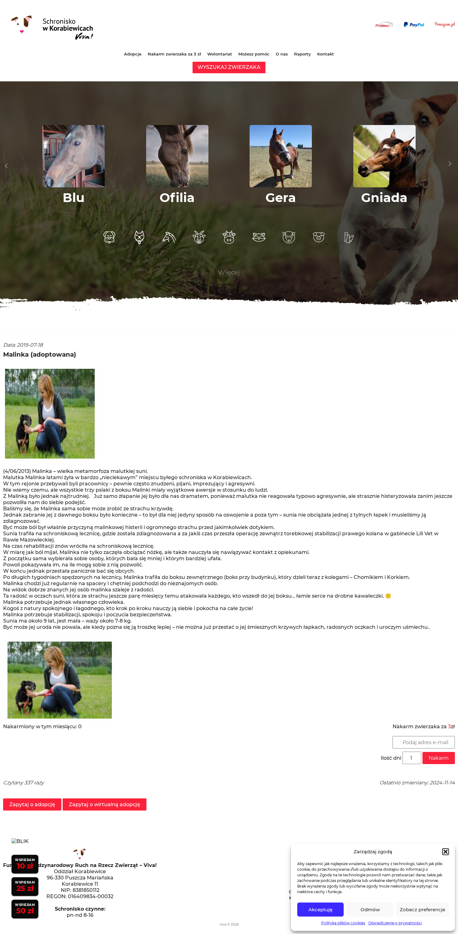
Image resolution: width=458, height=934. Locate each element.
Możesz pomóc (254, 53)
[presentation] (6, 166)
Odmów (370, 909)
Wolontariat (219, 53)
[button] (445, 852)
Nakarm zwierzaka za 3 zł (174, 53)
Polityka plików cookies (343, 923)
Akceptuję (320, 909)
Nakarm (439, 758)
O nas (282, 53)
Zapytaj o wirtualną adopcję (104, 804)
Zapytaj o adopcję (32, 804)
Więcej (229, 272)
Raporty (302, 53)
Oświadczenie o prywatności (395, 923)
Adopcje (132, 53)
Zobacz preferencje (422, 909)
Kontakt (325, 53)
